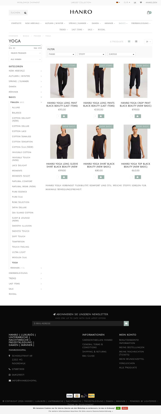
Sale (90, 30)
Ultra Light (19, 252)
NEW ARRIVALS (32, 23)
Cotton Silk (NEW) (22, 147)
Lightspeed (150, 401)
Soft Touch (18, 236)
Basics (122, 23)
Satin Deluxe (19, 207)
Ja (118, 408)
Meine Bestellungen (131, 347)
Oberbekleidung (140, 23)
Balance (16, 113)
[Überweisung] (70, 395)
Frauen (17, 102)
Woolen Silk (19, 257)
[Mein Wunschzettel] (141, 3)
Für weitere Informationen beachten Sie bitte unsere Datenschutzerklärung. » (81, 411)
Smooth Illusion (22, 226)
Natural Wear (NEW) (24, 187)
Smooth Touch (20, 231)
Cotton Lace (19, 131)
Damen (95, 23)
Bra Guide (88, 356)
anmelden (151, 3)
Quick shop (63, 102)
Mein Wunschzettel (131, 359)
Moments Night (21, 176)
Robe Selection (20, 202)
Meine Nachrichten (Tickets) (131, 353)
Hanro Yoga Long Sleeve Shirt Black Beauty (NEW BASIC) (62, 167)
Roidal (101, 30)
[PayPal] (91, 395)
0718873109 (18, 369)
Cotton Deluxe (20, 126)
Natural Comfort (22, 181)
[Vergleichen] (135, 3)
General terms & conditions (92, 346)
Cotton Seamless (21, 136)
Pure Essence (19, 192)
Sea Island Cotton (22, 213)
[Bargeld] (77, 395)
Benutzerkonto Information (129, 341)
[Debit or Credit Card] (84, 395)
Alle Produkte (128, 367)
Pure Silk (17, 197)
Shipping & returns (94, 351)
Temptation (18, 242)
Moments (17, 171)
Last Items (77, 30)
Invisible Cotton (21, 152)
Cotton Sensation (22, 142)
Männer (109, 23)
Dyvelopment (86, 405)
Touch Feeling (20, 247)
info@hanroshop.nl (24, 380)
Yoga (15, 263)
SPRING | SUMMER (77, 23)
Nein (125, 408)
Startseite (16, 23)
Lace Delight (19, 165)
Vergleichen (127, 363)
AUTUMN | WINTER (54, 23)
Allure (16, 108)
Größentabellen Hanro (97, 340)
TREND (62, 30)
